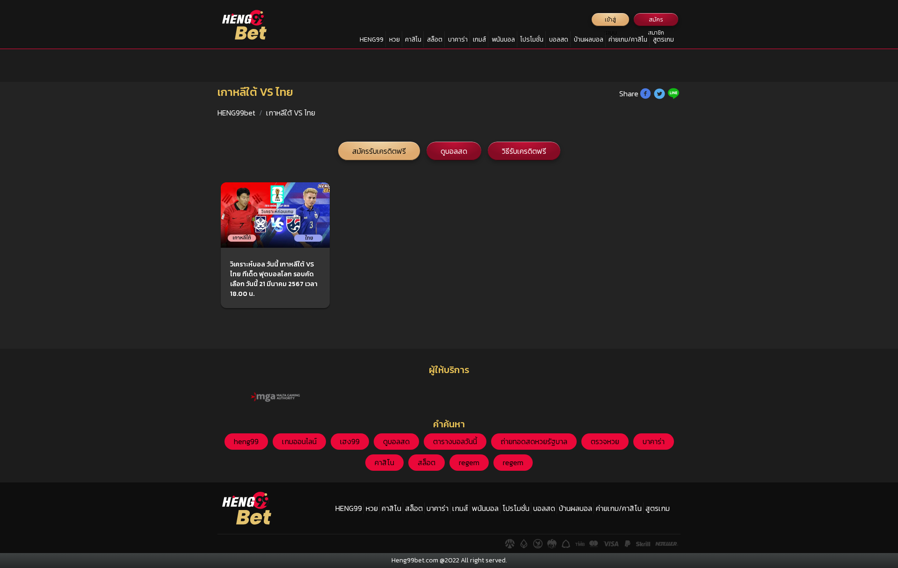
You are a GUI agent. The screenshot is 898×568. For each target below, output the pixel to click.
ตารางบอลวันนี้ (455, 441)
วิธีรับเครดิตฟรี (524, 151)
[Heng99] (244, 25)
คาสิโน (413, 39)
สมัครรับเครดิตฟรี (379, 151)
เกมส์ (479, 39)
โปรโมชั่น (531, 39)
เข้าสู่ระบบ (610, 20)
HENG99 (372, 39)
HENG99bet (236, 112)
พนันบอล (503, 39)
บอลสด (558, 39)
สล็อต (434, 39)
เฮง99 (350, 441)
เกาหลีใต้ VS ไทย (290, 112)
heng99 (246, 441)
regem (469, 462)
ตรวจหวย (605, 441)
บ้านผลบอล (588, 39)
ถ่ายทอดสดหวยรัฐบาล (533, 441)
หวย (394, 39)
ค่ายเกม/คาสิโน (627, 39)
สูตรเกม (663, 39)
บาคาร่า (458, 39)
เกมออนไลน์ (299, 441)
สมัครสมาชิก (656, 20)
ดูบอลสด (454, 151)
